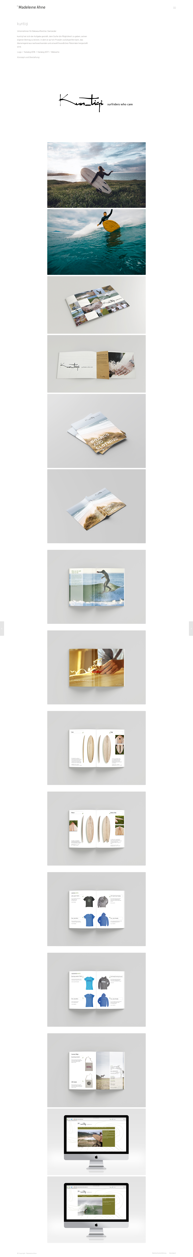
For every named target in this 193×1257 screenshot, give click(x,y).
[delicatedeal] (2, 628)
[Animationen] (191, 628)
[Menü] (174, 7)
